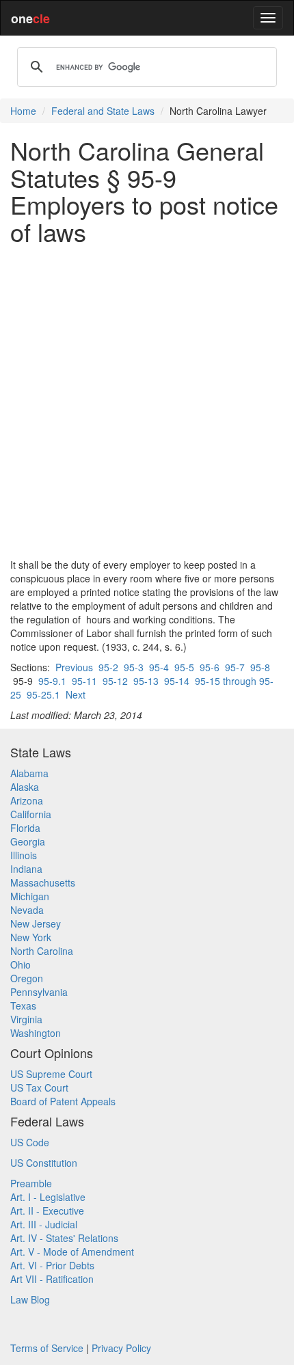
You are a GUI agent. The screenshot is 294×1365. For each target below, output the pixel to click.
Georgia (27, 841)
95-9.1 (52, 681)
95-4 (159, 667)
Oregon (26, 978)
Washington (35, 1033)
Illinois (23, 855)
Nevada (27, 910)
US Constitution (43, 1163)
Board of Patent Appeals (63, 1101)
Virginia (26, 1019)
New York (30, 937)
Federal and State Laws (103, 111)
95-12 (115, 681)
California (30, 814)
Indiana (26, 869)
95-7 (235, 667)
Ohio (20, 964)
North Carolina (41, 951)
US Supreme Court (51, 1074)
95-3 (134, 667)
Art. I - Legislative (47, 1197)
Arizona (26, 800)
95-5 (184, 667)
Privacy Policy (121, 1348)
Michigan (29, 896)
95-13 (146, 681)
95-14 (176, 681)
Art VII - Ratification (52, 1279)
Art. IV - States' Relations (64, 1238)
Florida (25, 828)
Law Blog (30, 1299)
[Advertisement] (147, 401)
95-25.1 (43, 694)
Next (75, 694)
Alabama (29, 773)
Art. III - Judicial (43, 1224)
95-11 (84, 681)
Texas (23, 1005)
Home (23, 111)
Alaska (24, 787)
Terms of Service (46, 1348)
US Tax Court (39, 1087)
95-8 (260, 667)
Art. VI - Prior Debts (52, 1265)
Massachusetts (42, 882)
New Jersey (35, 923)
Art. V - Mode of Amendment (72, 1251)
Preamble (31, 1183)
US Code (29, 1142)
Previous (74, 667)
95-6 (209, 667)
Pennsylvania (39, 992)
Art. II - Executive (47, 1210)
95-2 (108, 667)
